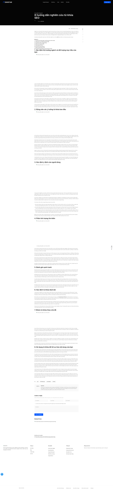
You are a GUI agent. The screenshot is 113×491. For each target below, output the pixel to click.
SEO (58, 37)
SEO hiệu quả (42, 381)
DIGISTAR (42, 21)
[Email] (83, 42)
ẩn (37, 39)
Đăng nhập (107, 2)
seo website (49, 381)
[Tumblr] (83, 39)
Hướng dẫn (41, 13)
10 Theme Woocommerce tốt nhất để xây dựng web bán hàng (44, 436)
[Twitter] (83, 34)
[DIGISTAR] (7, 2)
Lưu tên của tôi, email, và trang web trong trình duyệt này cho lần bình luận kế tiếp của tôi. (51, 403)
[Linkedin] (83, 37)
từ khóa (54, 381)
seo (37, 381)
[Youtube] (87, 452)
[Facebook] (83, 32)
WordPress (36, 435)
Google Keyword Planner (62, 296)
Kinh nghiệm (36, 13)
